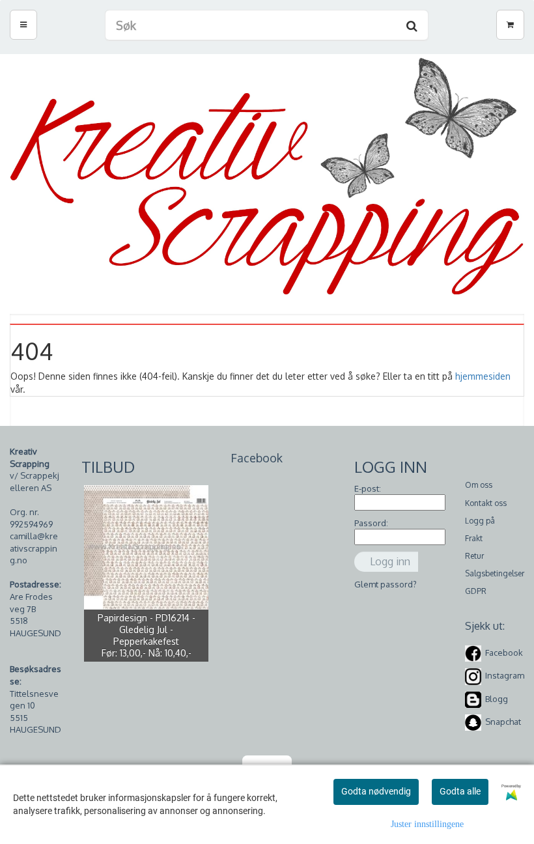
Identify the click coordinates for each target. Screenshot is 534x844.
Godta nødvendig (376, 791)
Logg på (480, 521)
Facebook (504, 652)
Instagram (504, 676)
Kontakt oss (486, 503)
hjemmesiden (483, 376)
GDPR (475, 591)
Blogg (496, 699)
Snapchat (503, 721)
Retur (474, 556)
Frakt (474, 538)
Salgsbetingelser (494, 573)
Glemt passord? (385, 584)
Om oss (478, 485)
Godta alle (460, 791)
